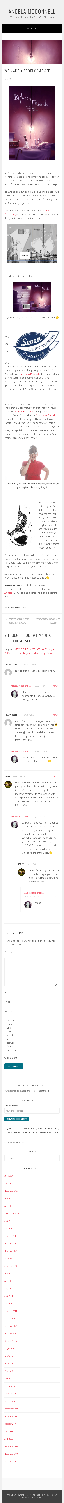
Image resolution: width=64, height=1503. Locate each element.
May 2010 (8, 1371)
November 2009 (11, 1416)
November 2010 (11, 1333)
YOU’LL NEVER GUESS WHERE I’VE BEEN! (19, 621)
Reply (55, 664)
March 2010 (9, 1386)
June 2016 (8, 1175)
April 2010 (8, 1378)
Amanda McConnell (45, 415)
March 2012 (9, 1228)
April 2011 (8, 1296)
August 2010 (9, 1348)
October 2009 (10, 1423)
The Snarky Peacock (28, 373)
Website (8, 1011)
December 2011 (11, 1243)
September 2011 (11, 1266)
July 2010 (8, 1356)
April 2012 (8, 1221)
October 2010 (10, 1341)
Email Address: (11, 1105)
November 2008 (11, 1453)
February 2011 (10, 1311)
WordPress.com (33, 1498)
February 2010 (10, 1393)
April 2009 (8, 1438)
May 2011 (8, 1288)
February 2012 (10, 1236)
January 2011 (10, 1318)
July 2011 (8, 1273)
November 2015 (11, 1190)
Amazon (8, 592)
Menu (34, 28)
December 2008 (11, 1446)
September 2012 (11, 1213)
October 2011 (10, 1258)
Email (7, 1001)
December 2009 (11, 1408)
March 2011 (9, 1303)
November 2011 (11, 1251)
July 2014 (8, 1198)
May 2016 (8, 1183)
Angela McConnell (32, 11)
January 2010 (10, 1401)
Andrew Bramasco (23, 411)
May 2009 (8, 1431)
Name (8, 992)
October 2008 (10, 1461)
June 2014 (8, 1205)
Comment (9, 953)
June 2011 (8, 1280)
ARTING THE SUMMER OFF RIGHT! (48, 621)
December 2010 (11, 1326)
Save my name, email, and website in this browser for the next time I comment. (12, 1039)
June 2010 (8, 1363)
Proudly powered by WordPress (24, 1495)
